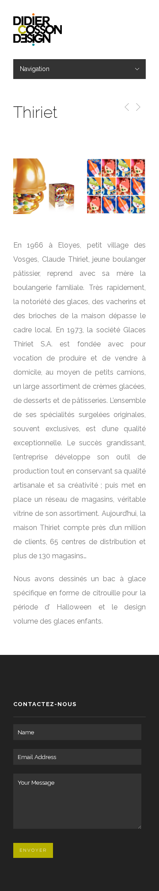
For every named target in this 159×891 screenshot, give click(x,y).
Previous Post (125, 107)
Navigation (34, 68)
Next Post (137, 107)
